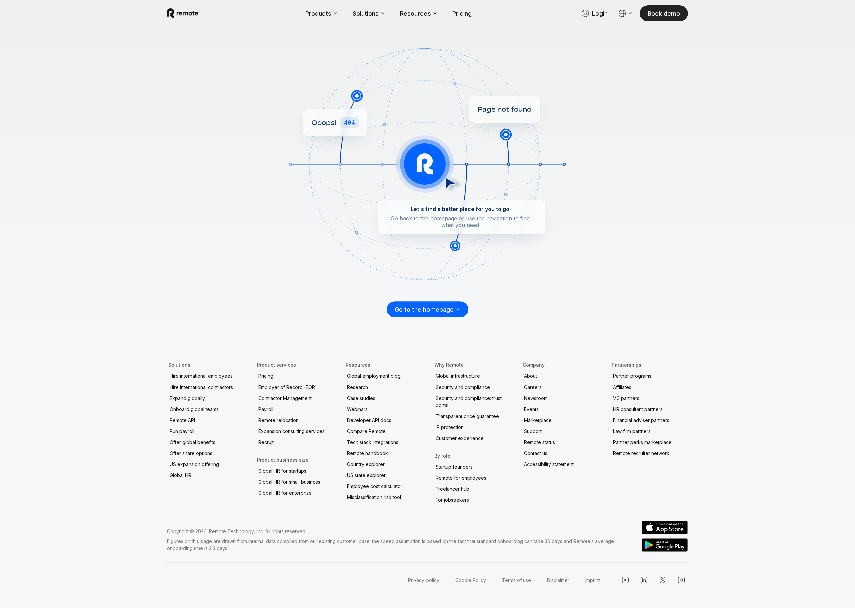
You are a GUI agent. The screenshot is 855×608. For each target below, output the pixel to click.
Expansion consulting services (291, 431)
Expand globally (187, 398)
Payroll (265, 409)
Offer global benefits (192, 442)
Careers (533, 387)
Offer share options (191, 453)
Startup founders (454, 467)
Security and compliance (463, 387)
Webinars (357, 409)
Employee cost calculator (374, 486)
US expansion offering (194, 464)
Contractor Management (285, 398)
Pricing (462, 13)
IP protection (450, 427)
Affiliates (622, 387)
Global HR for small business (289, 482)
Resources (415, 13)
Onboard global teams (194, 409)
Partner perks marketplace (642, 442)
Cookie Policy (470, 580)
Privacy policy (423, 580)
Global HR (180, 475)
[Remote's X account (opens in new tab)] (662, 580)
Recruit (266, 442)
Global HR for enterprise (285, 493)
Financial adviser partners (641, 420)
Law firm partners (632, 431)
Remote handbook (367, 453)
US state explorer (366, 475)
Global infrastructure (458, 376)
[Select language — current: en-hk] (626, 13)
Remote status (539, 442)
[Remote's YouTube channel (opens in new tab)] (625, 580)
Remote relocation (278, 420)
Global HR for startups (282, 471)
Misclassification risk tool (374, 497)
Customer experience (460, 438)
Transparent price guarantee (467, 416)
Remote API (182, 420)
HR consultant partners (638, 409)
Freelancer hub (452, 489)
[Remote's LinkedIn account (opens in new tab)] (644, 580)
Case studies (361, 398)
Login (600, 13)
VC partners (626, 398)
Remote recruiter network (641, 453)
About (530, 376)
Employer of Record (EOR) (287, 387)
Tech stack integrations (372, 442)
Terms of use (516, 580)
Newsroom (536, 398)
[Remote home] (182, 13)
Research (357, 387)
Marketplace (538, 420)
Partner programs (632, 376)
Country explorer (366, 464)
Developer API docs (369, 420)
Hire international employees (201, 376)
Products (318, 13)
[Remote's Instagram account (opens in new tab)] (681, 580)
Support (533, 431)
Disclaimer (558, 580)
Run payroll (182, 431)
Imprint (592, 580)
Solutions (366, 13)
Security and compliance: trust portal (469, 401)
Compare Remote (366, 431)
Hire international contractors (201, 387)
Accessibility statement (549, 464)
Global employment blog (374, 376)
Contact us (535, 453)
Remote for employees (461, 478)
